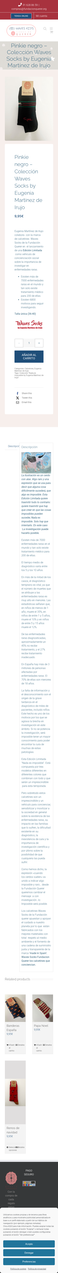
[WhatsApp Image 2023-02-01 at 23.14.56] (29, 109)
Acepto (29, 1244)
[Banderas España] (15, 1008)
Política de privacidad (37, 1269)
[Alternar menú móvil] (51, 28)
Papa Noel (41, 1025)
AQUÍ (10, 1226)
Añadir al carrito (29, 356)
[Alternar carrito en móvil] (51, 32)
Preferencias (29, 1261)
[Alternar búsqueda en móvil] (45, 28)
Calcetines (29, 368)
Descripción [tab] (12, 446)
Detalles (21, 1045)
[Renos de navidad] (15, 1092)
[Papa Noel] (42, 1008)
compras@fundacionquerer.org (29, 8)
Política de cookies (18, 1269)
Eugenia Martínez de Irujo (28, 369)
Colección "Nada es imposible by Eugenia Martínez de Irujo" (29, 375)
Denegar (29, 1252)
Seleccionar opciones (12, 1148)
